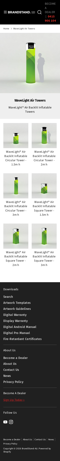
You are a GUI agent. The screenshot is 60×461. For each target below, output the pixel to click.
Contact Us (11, 370)
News (7, 376)
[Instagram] (11, 422)
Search (8, 297)
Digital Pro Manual (16, 333)
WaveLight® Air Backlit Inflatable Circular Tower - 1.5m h (15, 158)
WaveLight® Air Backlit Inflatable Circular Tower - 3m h (15, 208)
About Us (10, 364)
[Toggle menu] (4, 12)
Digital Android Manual (19, 327)
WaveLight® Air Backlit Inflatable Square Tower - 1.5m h (44, 208)
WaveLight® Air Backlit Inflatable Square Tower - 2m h (15, 258)
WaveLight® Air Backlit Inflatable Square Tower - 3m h (44, 258)
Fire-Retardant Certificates (22, 339)
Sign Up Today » (14, 400)
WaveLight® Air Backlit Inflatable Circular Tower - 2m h (44, 158)
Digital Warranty (14, 315)
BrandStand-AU (30, 448)
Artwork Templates (17, 303)
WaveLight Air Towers (24, 28)
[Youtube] (5, 422)
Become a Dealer (15, 358)
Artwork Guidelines (17, 309)
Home (6, 28)
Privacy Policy (13, 382)
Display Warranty (15, 321)
